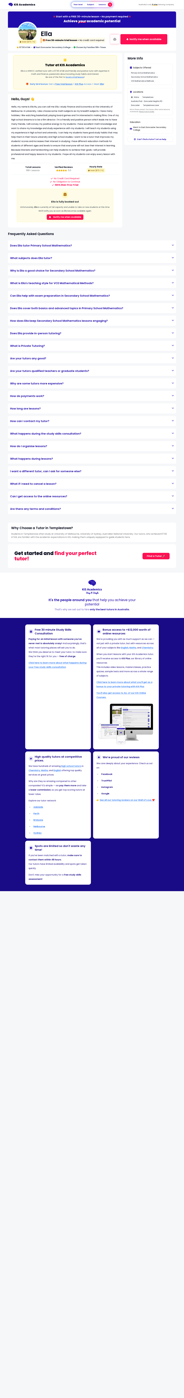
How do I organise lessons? (28, 446)
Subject (90, 4)
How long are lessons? (25, 408)
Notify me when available (145, 39)
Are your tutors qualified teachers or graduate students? (49, 371)
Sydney (37, 833)
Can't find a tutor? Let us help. (152, 139)
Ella (102, 84)
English (124, 647)
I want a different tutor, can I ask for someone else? (45, 471)
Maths (132, 647)
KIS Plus (79, 84)
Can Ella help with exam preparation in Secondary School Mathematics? (60, 296)
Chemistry (147, 647)
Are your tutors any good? (28, 358)
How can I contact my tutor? (29, 421)
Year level (78, 4)
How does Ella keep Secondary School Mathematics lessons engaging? (59, 321)
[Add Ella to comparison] (114, 39)
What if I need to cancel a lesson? (33, 484)
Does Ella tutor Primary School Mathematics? (41, 245)
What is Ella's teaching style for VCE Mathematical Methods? (52, 283)
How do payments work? (27, 396)
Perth (36, 813)
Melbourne (39, 826)
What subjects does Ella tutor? (31, 258)
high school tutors (71, 766)
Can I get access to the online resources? (38, 496)
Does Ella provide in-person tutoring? (35, 333)
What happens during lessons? (31, 459)
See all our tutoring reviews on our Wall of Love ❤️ (127, 800)
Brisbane (38, 820)
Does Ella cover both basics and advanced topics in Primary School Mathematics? (66, 308)
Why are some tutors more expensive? (37, 383)
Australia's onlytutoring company (156, 4)
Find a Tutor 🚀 (156, 556)
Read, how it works (146, 111)
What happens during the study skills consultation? (45, 434)
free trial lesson (63, 84)
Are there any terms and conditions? (35, 509)
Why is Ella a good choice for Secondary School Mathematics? (52, 271)
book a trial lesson (75, 77)
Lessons (102, 4)
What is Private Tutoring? (27, 346)
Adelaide (38, 807)
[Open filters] (110, 4)
